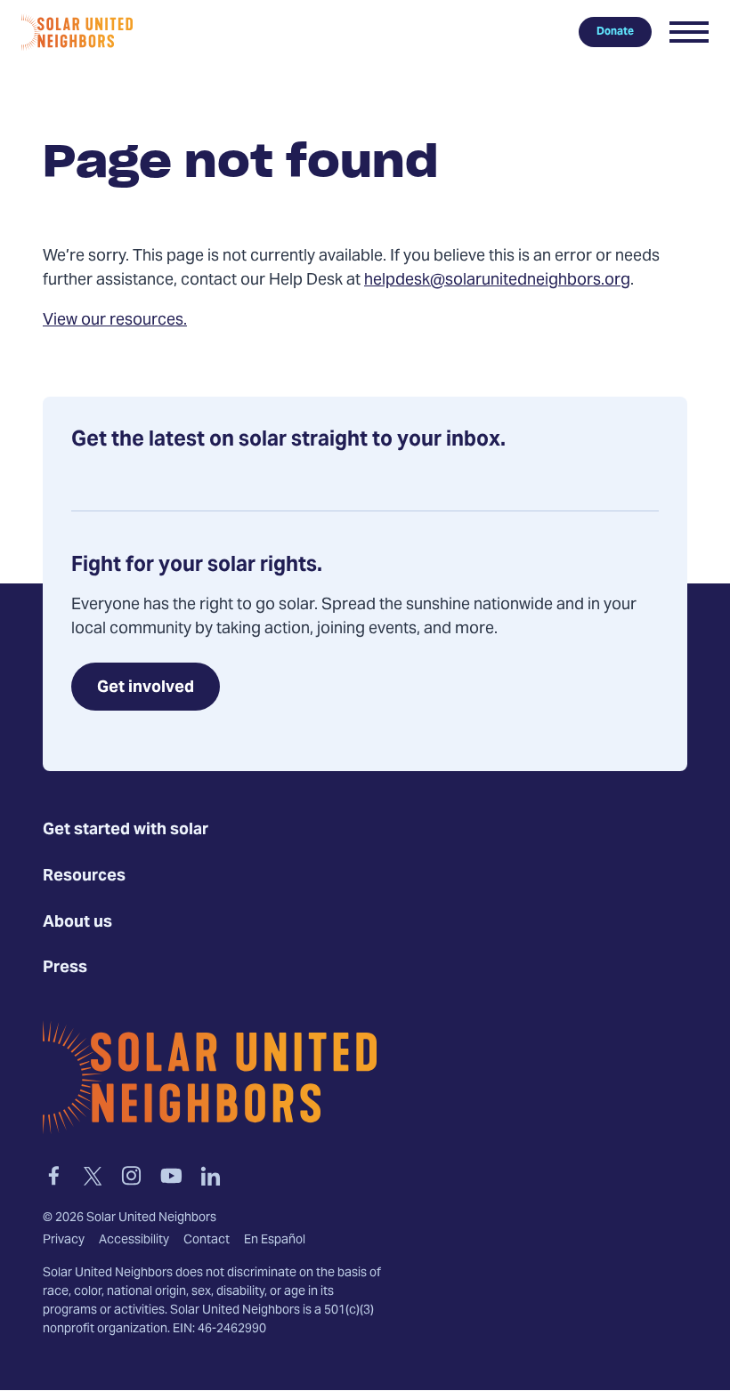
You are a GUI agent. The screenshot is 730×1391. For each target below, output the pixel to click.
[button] (689, 32)
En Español (274, 1240)
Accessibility (134, 1240)
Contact (206, 1240)
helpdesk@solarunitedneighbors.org (497, 280)
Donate (615, 32)
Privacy (64, 1240)
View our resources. (115, 320)
